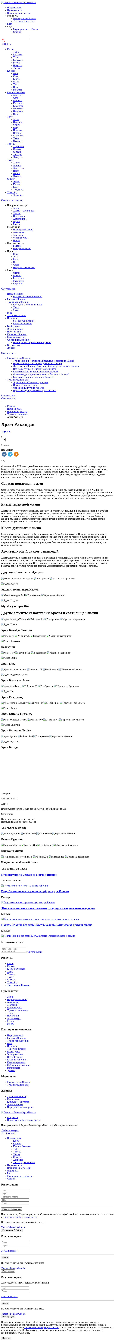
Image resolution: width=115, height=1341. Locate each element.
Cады (16, 264)
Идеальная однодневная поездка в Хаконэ (34, 390)
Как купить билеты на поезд (27, 304)
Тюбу (10, 116)
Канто (10, 49)
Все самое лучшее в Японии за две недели (34, 369)
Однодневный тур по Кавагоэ (28, 388)
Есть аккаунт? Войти (11, 1230)
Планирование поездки (19, 13)
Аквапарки (19, 232)
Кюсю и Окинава (16, 92)
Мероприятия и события (25, 29)
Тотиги (17, 68)
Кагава (16, 184)
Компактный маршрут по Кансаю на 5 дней (35, 371)
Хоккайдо (12, 192)
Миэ (15, 73)
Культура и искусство (18, 1102)
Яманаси (17, 141)
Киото (16, 79)
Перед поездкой (15, 294)
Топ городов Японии (24, 1162)
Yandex (4, 1227)
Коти (15, 187)
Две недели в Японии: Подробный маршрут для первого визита (46, 366)
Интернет (12, 318)
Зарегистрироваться (11, 1209)
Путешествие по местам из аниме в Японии (29, 874)
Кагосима (18, 103)
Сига (15, 76)
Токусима (18, 189)
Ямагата (17, 176)
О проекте (12, 1117)
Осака (16, 81)
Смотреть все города (11, 200)
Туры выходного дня (23, 21)
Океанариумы (20, 237)
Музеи (16, 221)
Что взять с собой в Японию (27, 296)
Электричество (15, 329)
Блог (9, 24)
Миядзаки (18, 108)
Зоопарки (18, 235)
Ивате (16, 170)
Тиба (15, 57)
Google (21, 1227)
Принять (6, 1338)
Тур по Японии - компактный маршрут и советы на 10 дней (43, 360)
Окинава (17, 100)
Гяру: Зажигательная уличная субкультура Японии (35, 891)
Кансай (11, 70)
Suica (15, 310)
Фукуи (16, 125)
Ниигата (17, 122)
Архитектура (20, 218)
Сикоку (11, 179)
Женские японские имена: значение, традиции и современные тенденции (48, 908)
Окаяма (17, 149)
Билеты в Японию (16, 299)
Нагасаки (18, 111)
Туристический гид (17, 1096)
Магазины (18, 281)
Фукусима (18, 168)
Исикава (17, 130)
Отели (16, 273)
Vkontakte (13, 1227)
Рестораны (18, 278)
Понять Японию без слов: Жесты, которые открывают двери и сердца (46, 924)
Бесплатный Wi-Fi (22, 323)
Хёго (15, 84)
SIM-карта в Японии (23, 321)
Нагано (17, 133)
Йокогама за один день (25, 385)
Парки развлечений (23, 229)
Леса (15, 256)
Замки (16, 208)
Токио (16, 52)
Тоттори (17, 154)
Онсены (17, 275)
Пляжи (16, 240)
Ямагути (17, 157)
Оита (15, 114)
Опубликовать (34, 952)
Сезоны (17, 32)
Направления (14, 7)
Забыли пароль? (9, 1250)
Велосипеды (13, 345)
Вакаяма (17, 89)
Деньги (11, 348)
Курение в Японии (17, 334)
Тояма (16, 138)
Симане (17, 152)
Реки (15, 259)
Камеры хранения (16, 337)
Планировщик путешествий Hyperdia (32, 342)
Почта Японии (14, 331)
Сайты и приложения (18, 339)
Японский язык (15, 1104)
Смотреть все (8, 288)
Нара (15, 87)
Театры (17, 213)
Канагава (18, 60)
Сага (15, 98)
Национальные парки (24, 267)
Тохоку (10, 160)
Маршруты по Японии (24, 18)
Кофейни (17, 283)
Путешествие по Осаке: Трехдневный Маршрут (37, 363)
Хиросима (18, 146)
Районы (17, 246)
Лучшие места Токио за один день (30, 382)
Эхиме (16, 181)
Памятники (19, 216)
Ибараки (17, 65)
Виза (9, 312)
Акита (16, 162)
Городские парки (22, 248)
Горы (15, 254)
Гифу (15, 127)
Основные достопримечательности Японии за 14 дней (41, 374)
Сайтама (17, 54)
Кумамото (18, 106)
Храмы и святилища (23, 210)
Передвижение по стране (20, 1107)
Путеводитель (14, 10)
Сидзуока (18, 135)
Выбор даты (13, 326)
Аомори (17, 165)
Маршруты (12, 1170)
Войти (7, 44)
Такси (16, 307)
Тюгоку (11, 143)
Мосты (16, 224)
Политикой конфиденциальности (20, 1217)
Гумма (16, 62)
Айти (16, 119)
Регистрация (8, 1271)
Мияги (16, 173)
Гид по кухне (14, 1099)
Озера (16, 262)
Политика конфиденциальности (23, 1120)
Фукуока (17, 95)
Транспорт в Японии (18, 302)
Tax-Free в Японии (16, 315)
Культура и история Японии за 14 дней (33, 377)
